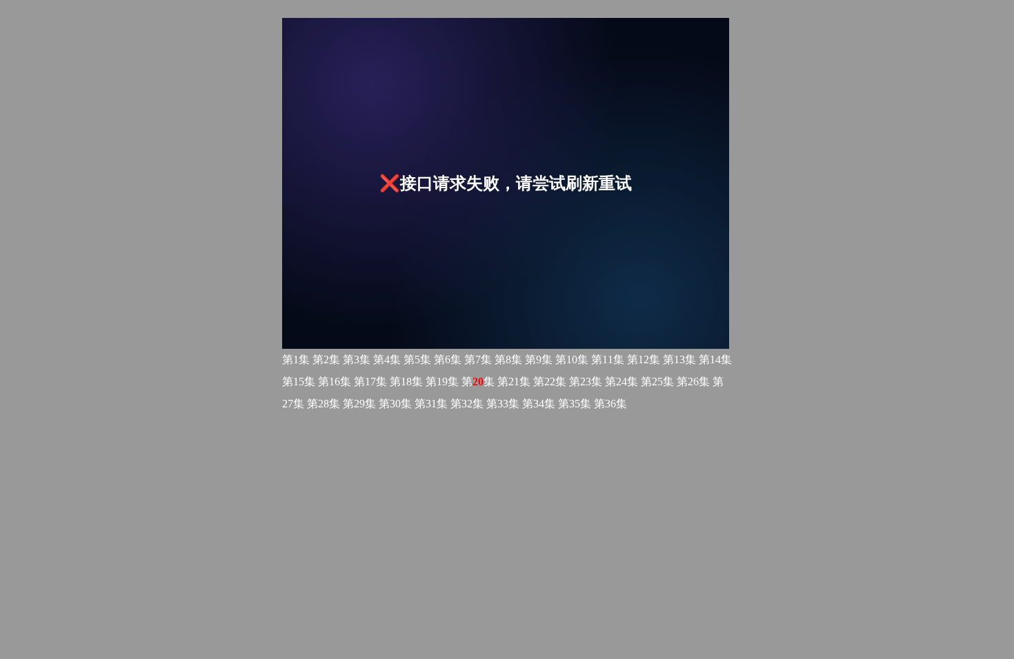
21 (513, 381)
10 (571, 359)
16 (334, 381)
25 (657, 381)
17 (370, 381)
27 (287, 403)
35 (574, 403)
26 (693, 381)
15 (298, 381)
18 (406, 381)
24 (621, 381)
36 (610, 403)
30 (395, 403)
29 (359, 403)
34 (538, 403)
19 (442, 381)
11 (607, 359)
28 (323, 403)
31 (431, 403)
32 (467, 403)
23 (585, 381)
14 (715, 359)
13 (679, 359)
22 (549, 381)
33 (502, 403)
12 (643, 359)
